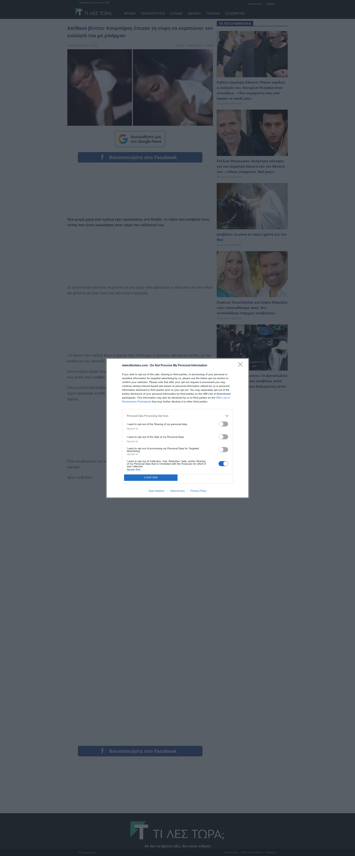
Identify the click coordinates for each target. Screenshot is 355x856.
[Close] (241, 365)
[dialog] (177, 428)
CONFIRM (151, 477)
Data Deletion (157, 490)
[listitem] (177, 416)
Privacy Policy (198, 490)
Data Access (177, 490)
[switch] (223, 424)
